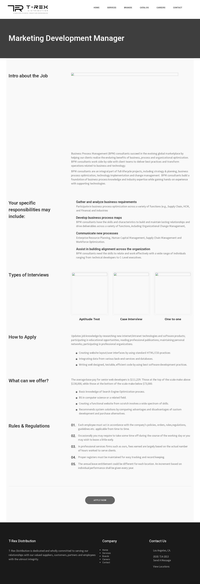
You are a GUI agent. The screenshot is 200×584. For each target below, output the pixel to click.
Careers (106, 559)
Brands (105, 556)
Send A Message (162, 560)
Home (105, 550)
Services (106, 553)
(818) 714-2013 (161, 556)
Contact (106, 562)
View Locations (161, 566)
